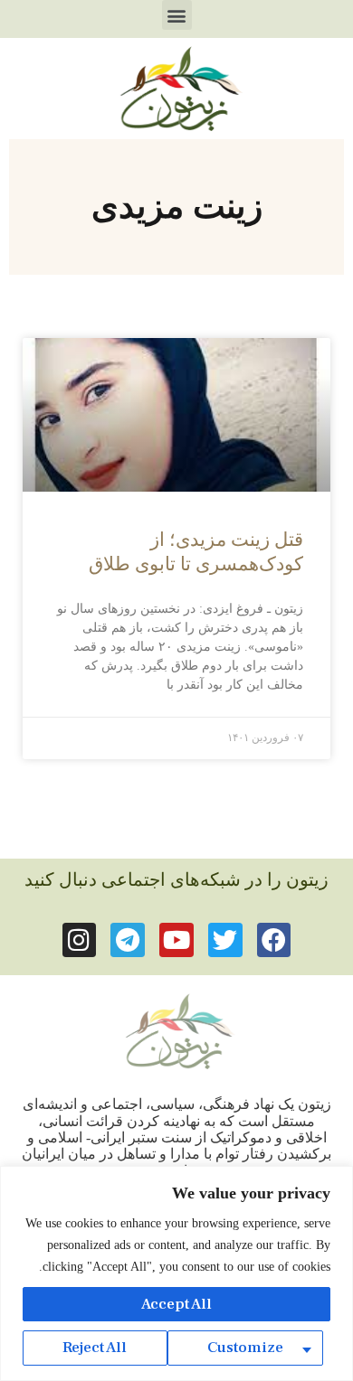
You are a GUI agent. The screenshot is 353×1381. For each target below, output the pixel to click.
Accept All (176, 1304)
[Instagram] (79, 940)
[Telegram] (127, 940)
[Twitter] (225, 940)
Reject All (94, 1348)
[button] (177, 15)
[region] (176, 1273)
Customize (245, 1348)
